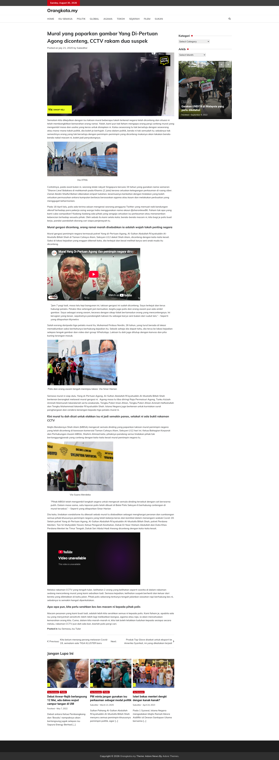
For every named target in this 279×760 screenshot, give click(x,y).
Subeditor (82, 47)
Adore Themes (170, 756)
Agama (107, 18)
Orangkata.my (62, 10)
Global (94, 18)
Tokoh (121, 18)
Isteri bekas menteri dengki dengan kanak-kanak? (150, 698)
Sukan (159, 18)
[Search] (229, 19)
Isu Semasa (65, 18)
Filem (147, 18)
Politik (81, 18)
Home (50, 18)
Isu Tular (76, 628)
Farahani (51, 708)
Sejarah (134, 18)
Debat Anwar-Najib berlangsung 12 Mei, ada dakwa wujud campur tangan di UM (67, 700)
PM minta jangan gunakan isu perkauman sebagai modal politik (110, 698)
